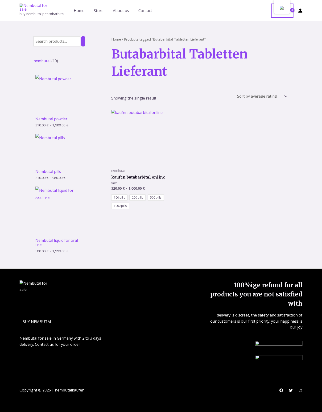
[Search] (83, 41)
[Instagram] (300, 390)
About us (121, 10)
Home (79, 10)
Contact (145, 10)
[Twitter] (291, 390)
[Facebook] (281, 390)
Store (98, 10)
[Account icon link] (300, 10)
